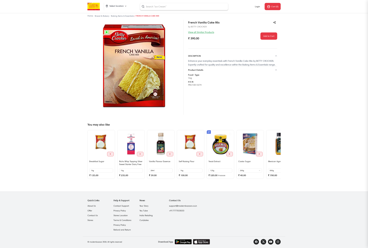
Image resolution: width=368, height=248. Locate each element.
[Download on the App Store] (201, 242)
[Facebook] (256, 242)
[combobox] (184, 6)
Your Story (144, 206)
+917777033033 (176, 210)
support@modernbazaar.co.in (183, 206)
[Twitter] (263, 242)
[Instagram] (278, 242)
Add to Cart (268, 36)
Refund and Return (122, 229)
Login (257, 6)
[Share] (274, 22)
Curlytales (144, 220)
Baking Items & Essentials (122, 16)
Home (90, 15)
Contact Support (121, 206)
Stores (90, 220)
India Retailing (146, 215)
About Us (91, 206)
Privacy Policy (120, 210)
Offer (89, 210)
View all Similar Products (201, 32)
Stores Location (121, 215)
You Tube (144, 210)
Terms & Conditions (122, 220)
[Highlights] (232, 70)
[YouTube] (270, 242)
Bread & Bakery (102, 16)
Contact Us (92, 215)
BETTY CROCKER (199, 26)
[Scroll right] (278, 155)
